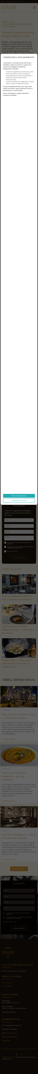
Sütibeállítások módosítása (19, 500)
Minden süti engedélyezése (19, 496)
